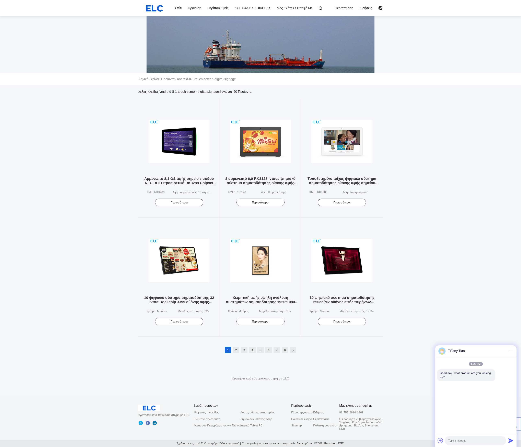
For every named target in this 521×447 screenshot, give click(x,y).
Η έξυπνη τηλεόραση (207, 419)
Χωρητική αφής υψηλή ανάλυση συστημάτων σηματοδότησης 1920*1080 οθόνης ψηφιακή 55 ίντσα (260, 302)
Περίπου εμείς (218, 8)
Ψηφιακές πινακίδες (206, 412)
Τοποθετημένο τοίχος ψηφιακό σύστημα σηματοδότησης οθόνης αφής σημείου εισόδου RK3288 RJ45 (342, 183)
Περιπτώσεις (344, 8)
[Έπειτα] (293, 350)
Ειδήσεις (365, 8)
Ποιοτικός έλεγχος (302, 419)
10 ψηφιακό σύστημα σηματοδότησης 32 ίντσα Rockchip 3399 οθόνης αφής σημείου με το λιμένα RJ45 (179, 302)
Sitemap (296, 425)
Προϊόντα (194, 8)
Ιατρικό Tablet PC (251, 425)
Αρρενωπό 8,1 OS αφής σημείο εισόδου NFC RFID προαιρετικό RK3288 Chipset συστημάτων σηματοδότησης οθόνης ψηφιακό (179, 185)
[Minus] (510, 351)
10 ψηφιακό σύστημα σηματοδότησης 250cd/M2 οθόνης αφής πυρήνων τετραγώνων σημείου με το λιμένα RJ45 (342, 302)
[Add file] (440, 440)
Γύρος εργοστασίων (302, 412)
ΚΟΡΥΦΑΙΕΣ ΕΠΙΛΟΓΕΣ (253, 8)
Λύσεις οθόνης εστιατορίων (257, 412)
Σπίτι (178, 8)
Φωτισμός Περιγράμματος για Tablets (217, 425)
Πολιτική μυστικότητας (324, 425)
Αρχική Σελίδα (148, 79)
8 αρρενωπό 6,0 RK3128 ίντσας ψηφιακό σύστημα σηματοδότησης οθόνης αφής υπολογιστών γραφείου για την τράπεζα (260, 183)
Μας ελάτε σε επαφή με (294, 8)
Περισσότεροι (179, 202)
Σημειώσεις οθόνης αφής (256, 419)
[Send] (511, 440)
